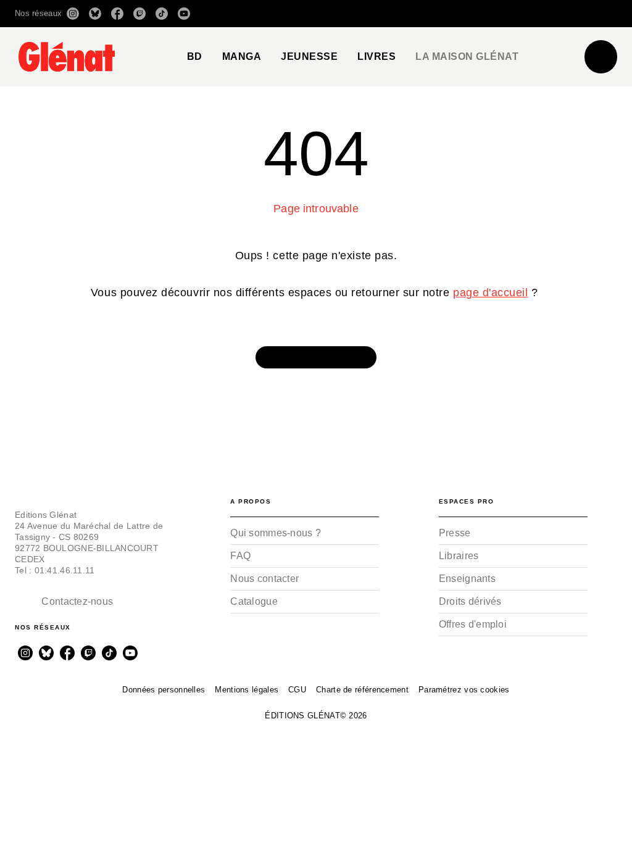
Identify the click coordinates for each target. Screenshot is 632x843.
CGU (297, 689)
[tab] (195, 56)
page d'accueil (490, 292)
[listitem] (73, 13)
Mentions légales (246, 689)
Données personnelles (163, 689)
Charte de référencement (362, 689)
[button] (443, 13)
